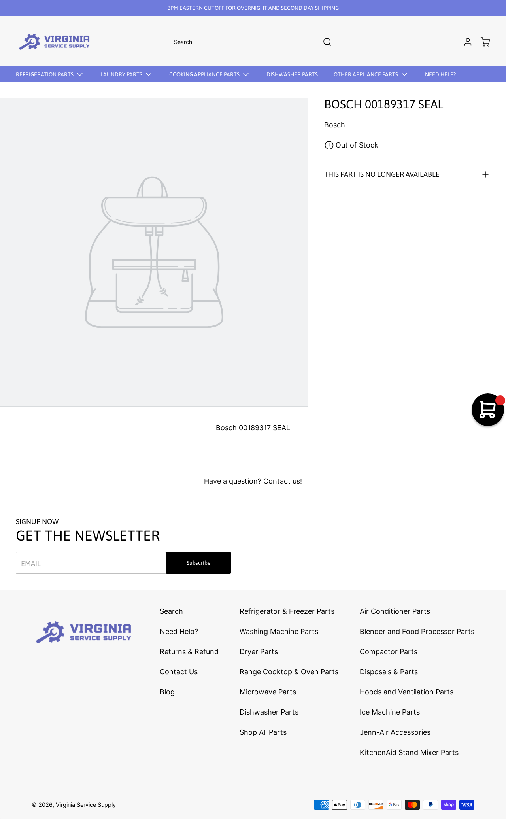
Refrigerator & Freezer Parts (287, 611)
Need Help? (179, 631)
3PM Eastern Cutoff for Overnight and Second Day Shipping (253, 8)
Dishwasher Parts (269, 712)
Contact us (281, 481)
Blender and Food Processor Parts (417, 631)
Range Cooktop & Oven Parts (289, 672)
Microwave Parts (268, 692)
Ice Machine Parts (390, 712)
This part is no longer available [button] (382, 174)
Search (171, 611)
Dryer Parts (259, 651)
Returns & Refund (189, 651)
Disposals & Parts (389, 672)
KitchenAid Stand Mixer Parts (409, 752)
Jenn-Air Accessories (395, 732)
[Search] (323, 42)
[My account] (464, 42)
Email (31, 563)
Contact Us (179, 672)
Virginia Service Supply (86, 804)
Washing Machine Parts (279, 631)
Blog (167, 692)
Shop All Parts (263, 732)
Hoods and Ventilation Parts (406, 692)
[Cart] (481, 42)
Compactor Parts (388, 651)
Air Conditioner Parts (395, 611)
